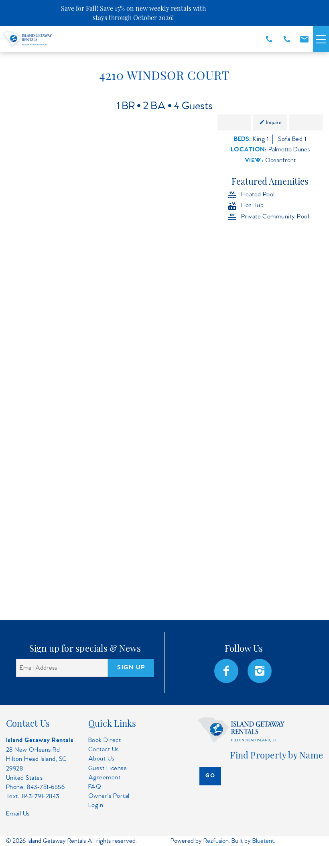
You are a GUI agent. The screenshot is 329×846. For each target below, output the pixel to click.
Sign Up (131, 667)
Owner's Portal (109, 796)
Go (210, 776)
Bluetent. (263, 841)
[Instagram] (260, 671)
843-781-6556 (46, 787)
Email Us (18, 813)
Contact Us (103, 749)
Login (95, 805)
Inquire (274, 122)
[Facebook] (227, 671)
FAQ (94, 787)
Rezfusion (216, 841)
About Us (101, 758)
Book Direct (104, 740)
